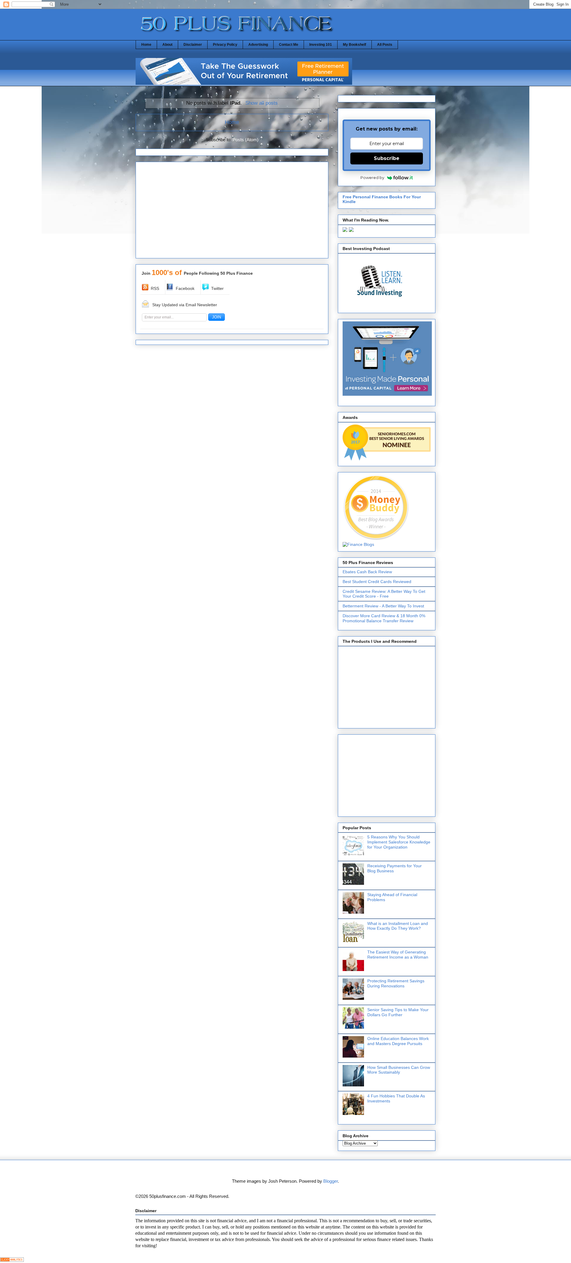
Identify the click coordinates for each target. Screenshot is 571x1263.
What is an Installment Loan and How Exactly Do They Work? (397, 926)
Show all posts (261, 103)
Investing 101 (320, 45)
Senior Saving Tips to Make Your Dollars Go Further (398, 1012)
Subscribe (386, 158)
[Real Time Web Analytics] (12, 1260)
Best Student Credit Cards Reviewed (377, 581)
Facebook (185, 288)
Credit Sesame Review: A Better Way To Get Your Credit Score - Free (384, 594)
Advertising (258, 45)
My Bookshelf (354, 45)
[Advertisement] (232, 212)
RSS (155, 288)
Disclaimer (192, 45)
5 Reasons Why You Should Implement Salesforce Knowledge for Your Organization (398, 842)
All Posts (384, 45)
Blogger (330, 1181)
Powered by (372, 177)
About (167, 45)
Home (146, 45)
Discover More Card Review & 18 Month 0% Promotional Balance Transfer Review (384, 618)
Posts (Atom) (245, 139)
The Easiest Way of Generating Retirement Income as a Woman (397, 954)
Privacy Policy (225, 45)
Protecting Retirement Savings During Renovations (395, 983)
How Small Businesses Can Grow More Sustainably (398, 1070)
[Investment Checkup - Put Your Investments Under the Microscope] (244, 83)
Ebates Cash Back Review (367, 571)
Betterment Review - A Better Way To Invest (383, 606)
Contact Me (288, 45)
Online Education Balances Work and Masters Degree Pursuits (398, 1041)
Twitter (217, 288)
